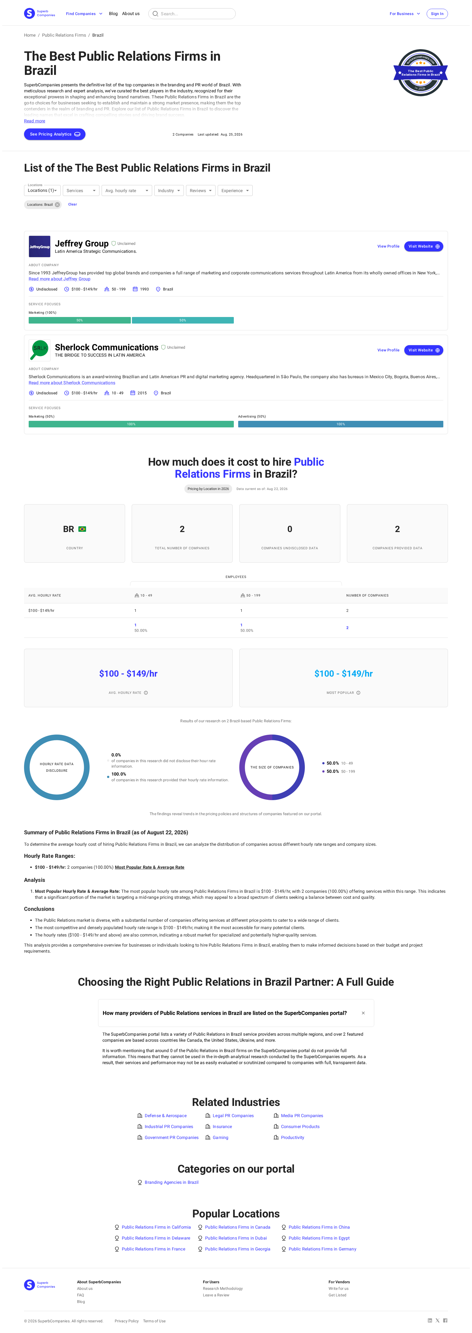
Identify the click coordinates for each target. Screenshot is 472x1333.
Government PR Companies (172, 1137)
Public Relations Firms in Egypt (319, 1238)
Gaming (220, 1137)
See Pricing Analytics (51, 134)
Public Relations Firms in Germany (322, 1249)
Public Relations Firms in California (156, 1227)
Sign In (437, 13)
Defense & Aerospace (166, 1115)
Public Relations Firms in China (319, 1227)
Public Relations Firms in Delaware (156, 1238)
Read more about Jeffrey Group (59, 278)
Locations (35, 185)
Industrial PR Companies (169, 1126)
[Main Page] (39, 14)
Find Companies (81, 13)
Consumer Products (300, 1126)
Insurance (222, 1126)
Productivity (293, 1137)
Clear (72, 204)
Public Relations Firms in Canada (237, 1227)
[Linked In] (430, 1321)
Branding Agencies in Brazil (172, 1182)
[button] (43, 204)
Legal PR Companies (233, 1115)
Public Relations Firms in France (153, 1249)
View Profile (388, 246)
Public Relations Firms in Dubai (236, 1238)
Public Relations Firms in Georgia (237, 1249)
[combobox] (42, 190)
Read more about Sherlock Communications (72, 382)
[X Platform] (437, 1321)
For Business (402, 13)
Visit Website (421, 246)
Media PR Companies (302, 1115)
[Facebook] (445, 1321)
